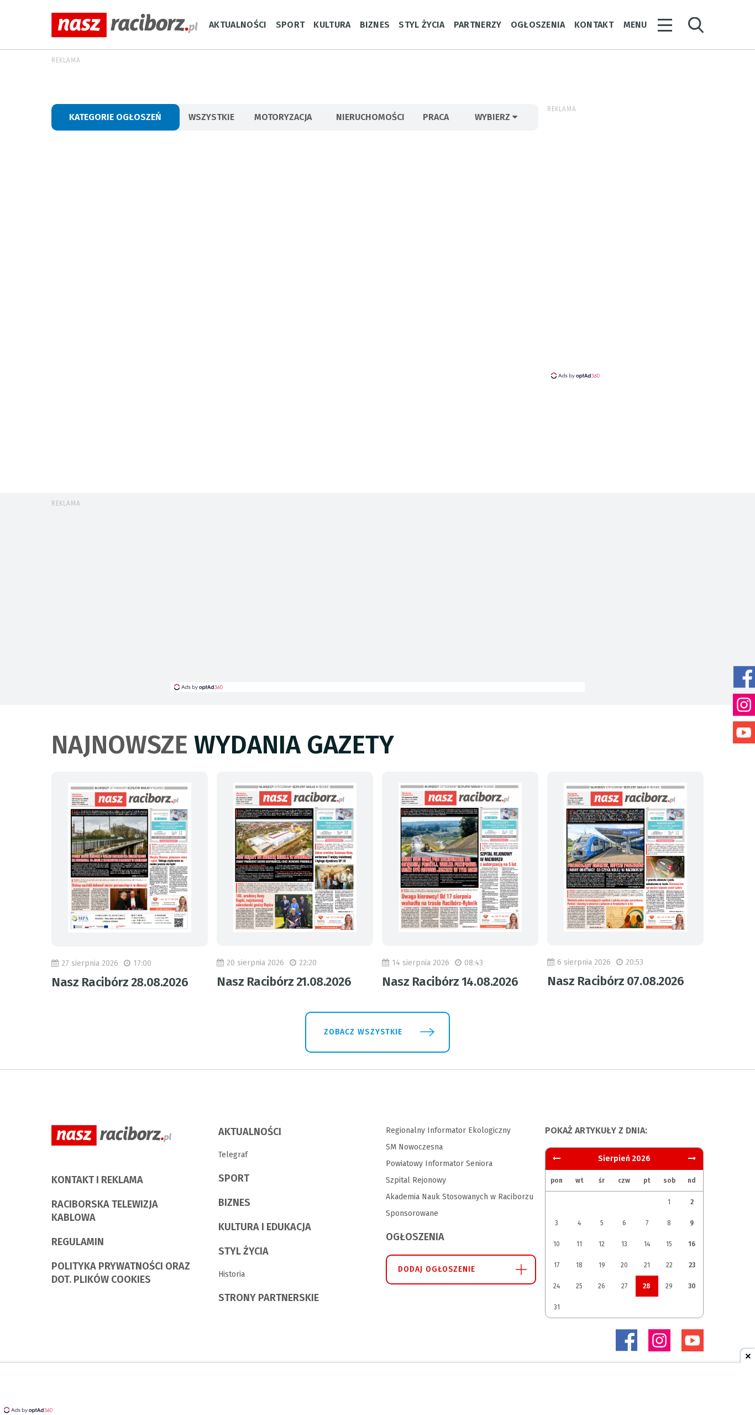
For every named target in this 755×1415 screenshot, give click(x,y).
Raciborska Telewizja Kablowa (104, 1211)
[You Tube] (692, 1340)
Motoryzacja (283, 117)
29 (669, 1286)
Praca (436, 117)
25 (579, 1286)
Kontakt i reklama (97, 1180)
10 (556, 1244)
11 (579, 1244)
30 (692, 1286)
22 (669, 1265)
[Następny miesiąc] (556, 1158)
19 (602, 1265)
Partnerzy (478, 24)
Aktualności (238, 24)
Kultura (331, 24)
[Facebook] (626, 1340)
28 (647, 1286)
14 (647, 1244)
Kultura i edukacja (264, 1227)
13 (624, 1244)
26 (601, 1286)
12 (602, 1244)
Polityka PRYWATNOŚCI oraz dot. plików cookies (120, 1273)
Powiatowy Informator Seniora (439, 1163)
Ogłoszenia (538, 24)
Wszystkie (211, 117)
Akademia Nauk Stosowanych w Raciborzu (459, 1196)
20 (624, 1265)
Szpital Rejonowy (416, 1180)
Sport (290, 24)
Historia (231, 1274)
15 (669, 1244)
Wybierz (493, 117)
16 (691, 1244)
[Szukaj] (696, 25)
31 (557, 1307)
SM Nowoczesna (414, 1147)
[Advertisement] (377, 599)
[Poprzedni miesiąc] (692, 1158)
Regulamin (77, 1242)
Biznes (375, 24)
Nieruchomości (370, 117)
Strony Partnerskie (268, 1298)
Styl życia (421, 24)
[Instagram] (659, 1340)
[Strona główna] (124, 25)
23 (692, 1265)
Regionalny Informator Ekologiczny (448, 1130)
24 (556, 1286)
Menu (635, 24)
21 (647, 1265)
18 (579, 1265)
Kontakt (594, 24)
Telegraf (233, 1154)
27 (624, 1286)
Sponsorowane (412, 1213)
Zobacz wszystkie (363, 1032)
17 (556, 1265)
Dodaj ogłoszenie (437, 1269)
